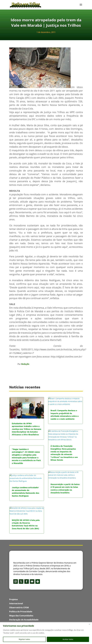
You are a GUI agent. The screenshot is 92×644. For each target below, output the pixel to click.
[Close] (89, 624)
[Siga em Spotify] (37, 581)
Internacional (16, 603)
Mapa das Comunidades (21, 615)
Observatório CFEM (19, 607)
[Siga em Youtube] (32, 581)
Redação (25, 364)
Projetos (13, 599)
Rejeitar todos (24, 639)
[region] (46, 633)
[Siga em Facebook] (26, 581)
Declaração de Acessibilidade (23, 619)
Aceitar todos (68, 639)
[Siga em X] (21, 581)
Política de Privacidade (20, 611)
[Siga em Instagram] (15, 581)
